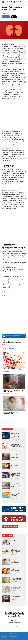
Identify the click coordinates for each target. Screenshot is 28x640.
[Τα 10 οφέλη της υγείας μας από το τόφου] (6, 466)
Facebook (4, 344)
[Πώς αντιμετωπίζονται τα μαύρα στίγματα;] (6, 589)
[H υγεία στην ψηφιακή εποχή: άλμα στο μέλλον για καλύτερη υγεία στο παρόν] (6, 475)
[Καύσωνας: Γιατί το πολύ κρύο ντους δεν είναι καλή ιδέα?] (14, 381)
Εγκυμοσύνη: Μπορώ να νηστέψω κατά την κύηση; (15, 485)
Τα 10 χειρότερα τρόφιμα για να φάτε (15, 570)
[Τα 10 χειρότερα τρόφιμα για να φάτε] (6, 571)
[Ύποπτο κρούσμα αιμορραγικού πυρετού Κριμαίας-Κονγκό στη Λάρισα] (14, 360)
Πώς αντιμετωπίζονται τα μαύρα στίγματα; (15, 588)
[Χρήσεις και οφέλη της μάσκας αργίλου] (6, 598)
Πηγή (3, 295)
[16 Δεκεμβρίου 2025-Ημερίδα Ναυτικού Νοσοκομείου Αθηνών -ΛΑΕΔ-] (6, 435)
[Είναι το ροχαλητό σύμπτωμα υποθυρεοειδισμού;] (14, 403)
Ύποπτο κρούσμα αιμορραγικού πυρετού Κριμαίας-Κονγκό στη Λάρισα (13, 369)
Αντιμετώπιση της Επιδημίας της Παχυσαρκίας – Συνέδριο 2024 (15, 495)
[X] (16, 626)
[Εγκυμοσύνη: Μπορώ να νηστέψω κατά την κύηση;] (6, 485)
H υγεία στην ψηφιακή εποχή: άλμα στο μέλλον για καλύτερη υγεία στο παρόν (15, 475)
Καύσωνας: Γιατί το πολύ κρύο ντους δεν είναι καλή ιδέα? (13, 391)
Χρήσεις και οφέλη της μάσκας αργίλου (15, 597)
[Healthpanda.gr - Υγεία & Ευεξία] (14, 1)
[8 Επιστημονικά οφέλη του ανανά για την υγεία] (6, 580)
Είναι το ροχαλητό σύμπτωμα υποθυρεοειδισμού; (11, 412)
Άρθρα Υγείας (6, 291)
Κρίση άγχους (14, 540)
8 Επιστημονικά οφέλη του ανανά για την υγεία (16, 579)
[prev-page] (3, 502)
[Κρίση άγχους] (6, 542)
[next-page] (5, 502)
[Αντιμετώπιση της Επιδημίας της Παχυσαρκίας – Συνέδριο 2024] (6, 495)
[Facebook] (11, 626)
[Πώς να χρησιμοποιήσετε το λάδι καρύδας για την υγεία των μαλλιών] (6, 551)
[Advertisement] (14, 116)
